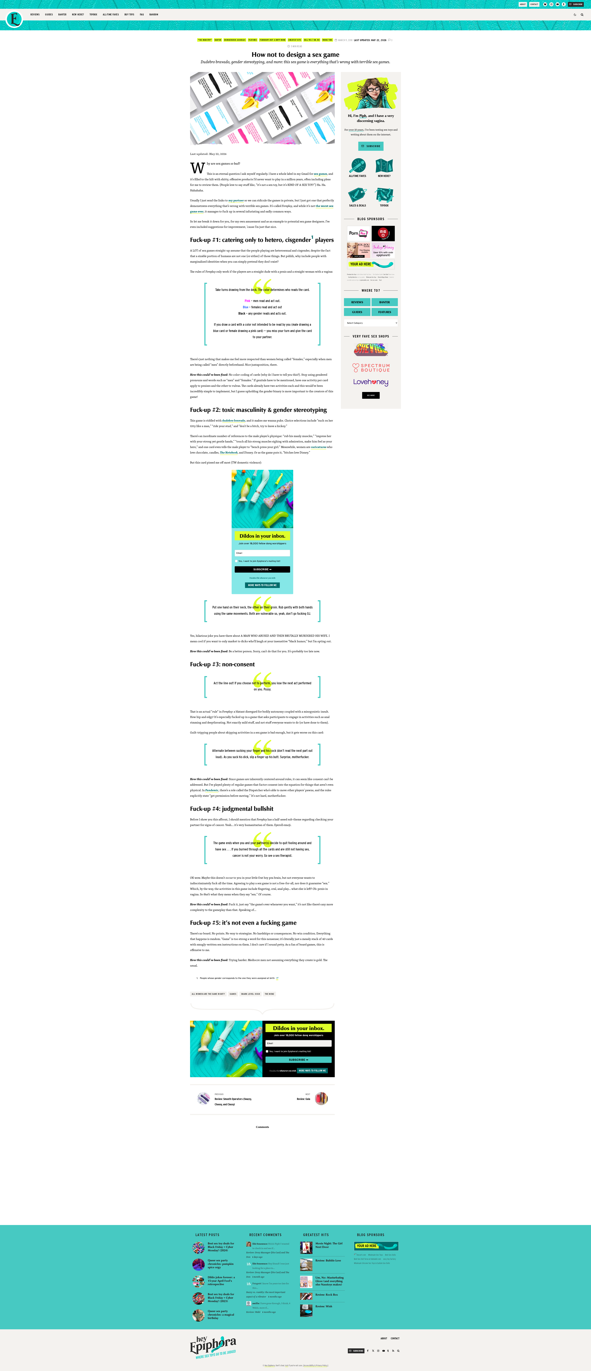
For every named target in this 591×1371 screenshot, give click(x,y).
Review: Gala (303, 1097)
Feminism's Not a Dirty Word (272, 40)
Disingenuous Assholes (234, 40)
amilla (255, 1303)
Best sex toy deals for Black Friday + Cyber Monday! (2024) (221, 1247)
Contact (534, 4)
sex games (320, 173)
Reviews (35, 14)
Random (153, 14)
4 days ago (257, 1257)
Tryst (380, 280)
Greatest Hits (294, 40)
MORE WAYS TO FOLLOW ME (262, 585)
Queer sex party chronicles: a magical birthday (221, 1314)
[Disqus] (262, 1174)
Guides (49, 14)
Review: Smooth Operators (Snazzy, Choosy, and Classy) (233, 1099)
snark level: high (250, 994)
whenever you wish (287, 1070)
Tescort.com (361, 1255)
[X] (373, 1351)
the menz (269, 994)
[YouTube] (558, 4)
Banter (62, 14)
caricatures (318, 446)
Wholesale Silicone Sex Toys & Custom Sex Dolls (372, 1263)
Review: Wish (324, 1306)
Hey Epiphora (270, 1365)
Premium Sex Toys (351, 274)
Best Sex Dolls (390, 1255)
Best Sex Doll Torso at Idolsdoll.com (367, 1259)
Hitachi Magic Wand (383, 277)
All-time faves (111, 14)
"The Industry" (205, 40)
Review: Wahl (253, 1312)
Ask (286, 1365)
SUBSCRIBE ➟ (262, 569)
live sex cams (374, 280)
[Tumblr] (564, 4)
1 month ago (258, 1277)
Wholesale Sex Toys (371, 277)
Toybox (93, 14)
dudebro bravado (233, 420)
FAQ (142, 14)
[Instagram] (551, 4)
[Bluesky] (545, 4)
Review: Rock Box (327, 1294)
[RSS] (393, 1351)
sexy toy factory (389, 1259)
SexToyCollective (352, 277)
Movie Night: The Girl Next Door (329, 1245)
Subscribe (372, 146)
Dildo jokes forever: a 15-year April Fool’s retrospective (221, 1280)
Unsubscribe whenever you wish (262, 577)
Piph (362, 116)
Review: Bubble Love (328, 1260)
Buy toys (129, 14)
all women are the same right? (208, 994)
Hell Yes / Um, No (312, 40)
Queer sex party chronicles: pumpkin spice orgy (220, 1264)
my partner (236, 200)
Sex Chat (386, 274)
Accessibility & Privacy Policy (315, 1365)
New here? (78, 14)
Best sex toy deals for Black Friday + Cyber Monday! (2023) (221, 1297)
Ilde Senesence (259, 1243)
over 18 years (356, 130)
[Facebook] (368, 1351)
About (523, 4)
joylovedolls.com (364, 280)
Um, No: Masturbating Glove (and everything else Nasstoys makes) (330, 1281)
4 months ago (275, 1297)
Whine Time (327, 40)
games (233, 994)
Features (253, 40)
